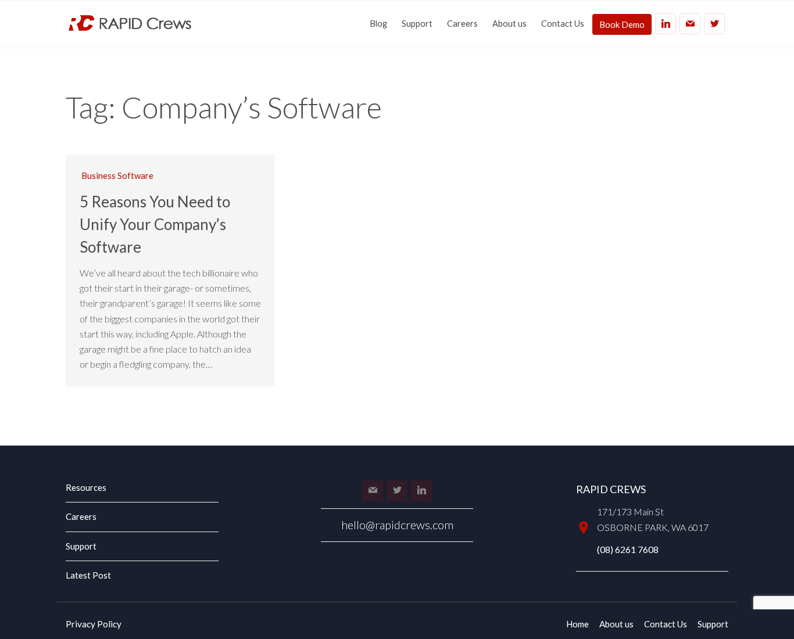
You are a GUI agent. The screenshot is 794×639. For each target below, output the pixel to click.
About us (509, 23)
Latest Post (88, 575)
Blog (378, 23)
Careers (462, 23)
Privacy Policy (93, 624)
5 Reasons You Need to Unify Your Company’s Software (155, 224)
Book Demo (622, 24)
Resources (86, 487)
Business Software (117, 175)
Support (417, 23)
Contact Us (562, 23)
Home (577, 624)
